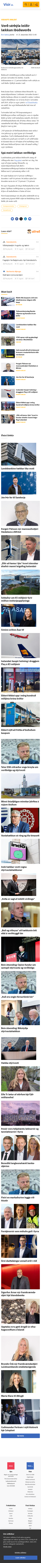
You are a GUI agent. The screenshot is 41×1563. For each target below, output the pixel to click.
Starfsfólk (30, 1487)
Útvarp (11, 1523)
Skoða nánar (7, 1547)
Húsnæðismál (7, 210)
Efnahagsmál (23, 206)
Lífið (11, 1516)
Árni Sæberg (5, 35)
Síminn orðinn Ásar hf (12, 630)
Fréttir (11, 1508)
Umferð (30, 1489)
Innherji (30, 1508)
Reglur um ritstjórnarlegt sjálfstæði (11, 1475)
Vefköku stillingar (20, 1552)
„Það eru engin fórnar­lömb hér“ (17, 997)
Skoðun (11, 1518)
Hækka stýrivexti (10, 1063)
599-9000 (12, 1486)
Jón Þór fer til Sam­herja (25, 377)
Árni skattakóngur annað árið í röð (19, 1261)
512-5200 (31, 1474)
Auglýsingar (30, 1477)
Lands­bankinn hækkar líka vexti (17, 469)
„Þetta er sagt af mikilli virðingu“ (18, 899)
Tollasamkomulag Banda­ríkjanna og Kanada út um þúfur (26, 314)
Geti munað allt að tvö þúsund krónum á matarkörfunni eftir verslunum (27, 352)
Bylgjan (30, 1521)
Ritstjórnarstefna (30, 1482)
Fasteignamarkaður (8, 206)
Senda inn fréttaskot (30, 1496)
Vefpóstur (30, 1492)
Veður (30, 1518)
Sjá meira (20, 1436)
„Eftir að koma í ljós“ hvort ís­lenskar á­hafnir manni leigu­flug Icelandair (27, 418)
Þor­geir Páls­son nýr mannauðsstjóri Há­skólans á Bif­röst (27, 366)
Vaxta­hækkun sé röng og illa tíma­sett (20, 836)
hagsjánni (18, 160)
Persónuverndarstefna (11, 1479)
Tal (30, 1528)
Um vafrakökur (30, 1494)
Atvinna (30, 1513)
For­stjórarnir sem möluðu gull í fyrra (20, 1231)
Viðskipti (10, 1511)
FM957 (30, 1523)
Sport (10, 1513)
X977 (30, 1526)
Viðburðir (30, 1516)
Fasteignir (30, 1511)
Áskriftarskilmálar (30, 1484)
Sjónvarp (10, 1521)
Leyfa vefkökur (20, 1558)
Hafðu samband (30, 1479)
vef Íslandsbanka (31, 102)
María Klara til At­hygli (12, 1396)
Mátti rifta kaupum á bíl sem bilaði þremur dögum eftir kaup (27, 300)
